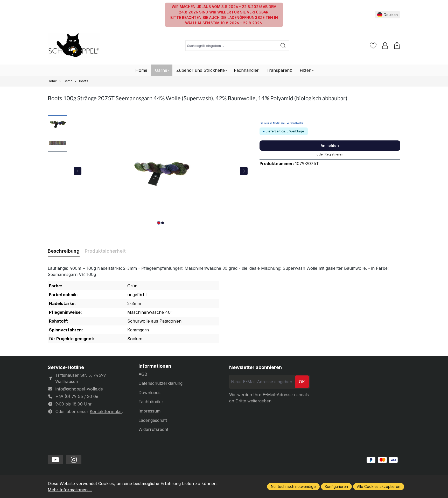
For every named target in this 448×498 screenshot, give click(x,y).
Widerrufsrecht (153, 429)
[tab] (64, 250)
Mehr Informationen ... (70, 489)
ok (302, 381)
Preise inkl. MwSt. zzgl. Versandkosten (282, 123)
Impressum (149, 411)
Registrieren (334, 154)
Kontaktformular (106, 411)
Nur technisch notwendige (293, 486)
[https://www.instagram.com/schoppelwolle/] (73, 459)
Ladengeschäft (152, 420)
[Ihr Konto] (385, 45)
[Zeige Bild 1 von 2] (158, 223)
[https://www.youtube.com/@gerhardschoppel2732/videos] (55, 459)
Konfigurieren (336, 486)
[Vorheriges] (77, 171)
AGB (142, 374)
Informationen (154, 366)
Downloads (149, 392)
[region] (148, 171)
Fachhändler (150, 401)
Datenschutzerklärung (160, 383)
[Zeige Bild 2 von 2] (162, 223)
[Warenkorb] (397, 45)
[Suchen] (283, 45)
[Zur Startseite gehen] (74, 45)
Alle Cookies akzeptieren (378, 486)
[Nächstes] (244, 171)
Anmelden (330, 145)
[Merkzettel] (373, 45)
